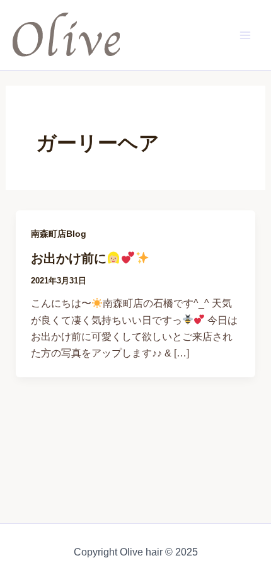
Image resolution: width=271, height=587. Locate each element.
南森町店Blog (58, 234)
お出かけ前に (69, 258)
